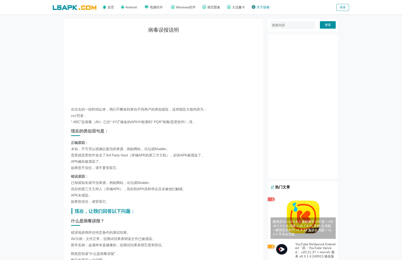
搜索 (328, 25)
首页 (110, 7)
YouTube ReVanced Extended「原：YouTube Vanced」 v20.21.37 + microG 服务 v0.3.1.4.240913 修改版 (315, 250)
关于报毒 (263, 7)
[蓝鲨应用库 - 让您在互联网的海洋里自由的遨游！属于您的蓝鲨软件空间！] (74, 7)
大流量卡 (238, 7)
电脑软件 (156, 7)
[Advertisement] (167, 73)
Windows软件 (185, 7)
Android (131, 7)
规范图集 (213, 7)
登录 (343, 7)
